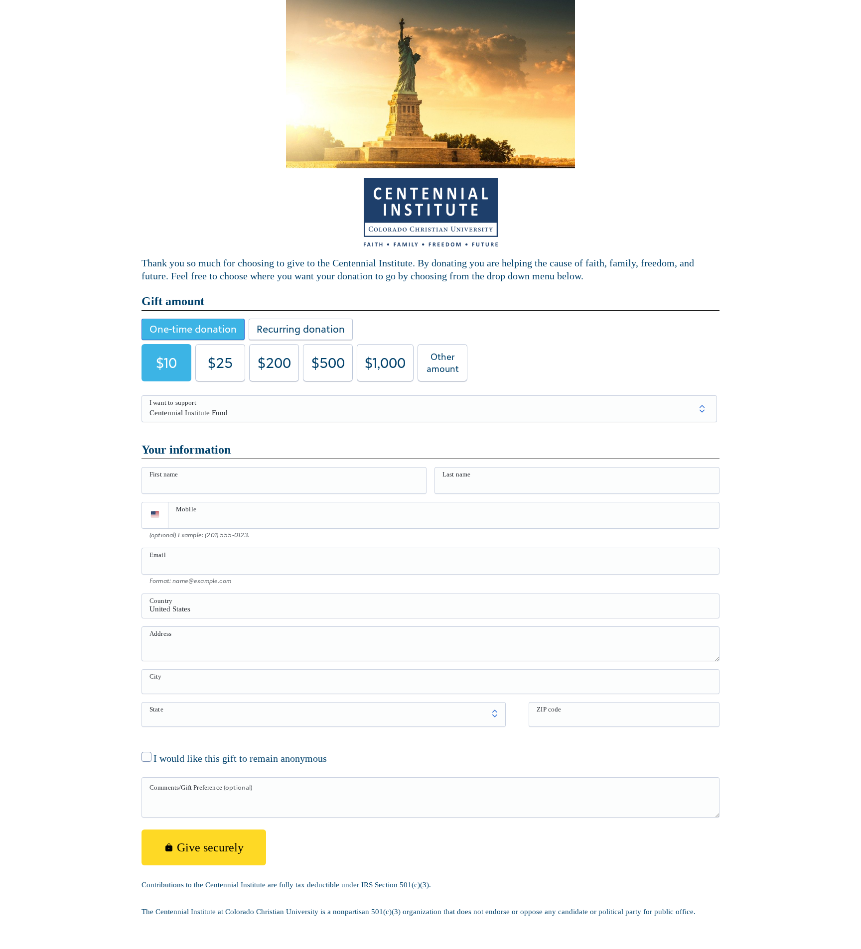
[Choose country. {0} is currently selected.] (155, 515)
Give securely (209, 847)
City (155, 676)
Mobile (186, 509)
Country (160, 600)
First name (163, 474)
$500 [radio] (328, 362)
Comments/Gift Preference (201, 787)
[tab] (193, 329)
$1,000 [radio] (385, 362)
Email (157, 555)
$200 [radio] (274, 362)
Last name (456, 474)
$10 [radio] (166, 362)
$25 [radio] (220, 362)
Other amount (443, 362)
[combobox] (430, 611)
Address (160, 633)
